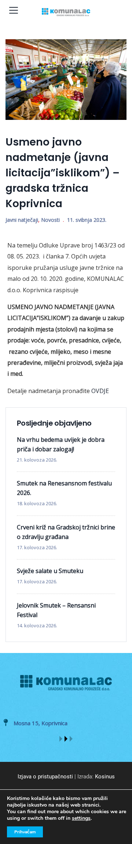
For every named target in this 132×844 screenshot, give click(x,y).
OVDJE (100, 391)
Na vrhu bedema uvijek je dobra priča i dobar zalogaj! (60, 444)
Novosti (50, 219)
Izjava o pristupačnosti (45, 776)
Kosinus (105, 776)
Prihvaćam (25, 832)
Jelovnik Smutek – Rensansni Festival (56, 610)
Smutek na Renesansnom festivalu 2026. (64, 488)
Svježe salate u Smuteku (50, 571)
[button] (60, 739)
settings (81, 818)
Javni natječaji (22, 219)
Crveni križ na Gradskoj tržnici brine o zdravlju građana (66, 532)
